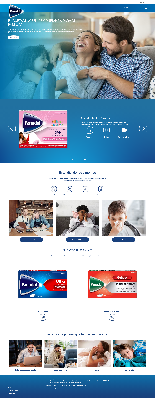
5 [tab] (75, 159)
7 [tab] (79, 159)
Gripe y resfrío (94, 370)
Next (143, 128)
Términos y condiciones (14, 384)
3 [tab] (72, 159)
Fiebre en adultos (60, 370)
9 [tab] (83, 159)
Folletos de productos (13, 382)
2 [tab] (70, 159)
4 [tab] (73, 159)
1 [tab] (68, 159)
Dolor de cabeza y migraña (25, 370)
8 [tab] (81, 159)
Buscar (146, 8)
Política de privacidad (13, 387)
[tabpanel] (77, 128)
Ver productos (13, 37)
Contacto (10, 379)
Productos (99, 8)
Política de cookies (13, 390)
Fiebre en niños (130, 370)
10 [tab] (85, 159)
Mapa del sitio (11, 393)
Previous (12, 128)
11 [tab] (86, 159)
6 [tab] (77, 159)
